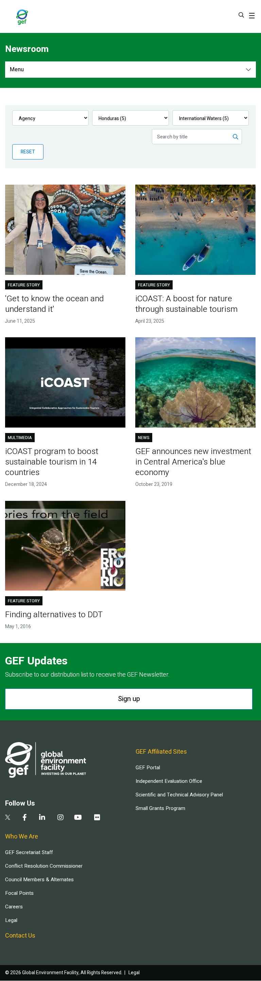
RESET (28, 151)
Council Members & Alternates (39, 879)
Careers (14, 906)
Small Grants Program (160, 808)
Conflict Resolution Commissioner (44, 866)
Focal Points (19, 893)
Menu (17, 69)
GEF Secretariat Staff (29, 852)
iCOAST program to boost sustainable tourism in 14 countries (51, 462)
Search (241, 15)
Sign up (129, 699)
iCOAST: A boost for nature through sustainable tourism (186, 304)
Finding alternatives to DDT (54, 615)
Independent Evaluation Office (169, 781)
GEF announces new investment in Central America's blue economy (193, 462)
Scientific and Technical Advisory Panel (179, 794)
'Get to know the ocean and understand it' (54, 304)
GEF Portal (148, 767)
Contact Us (20, 935)
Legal (11, 920)
